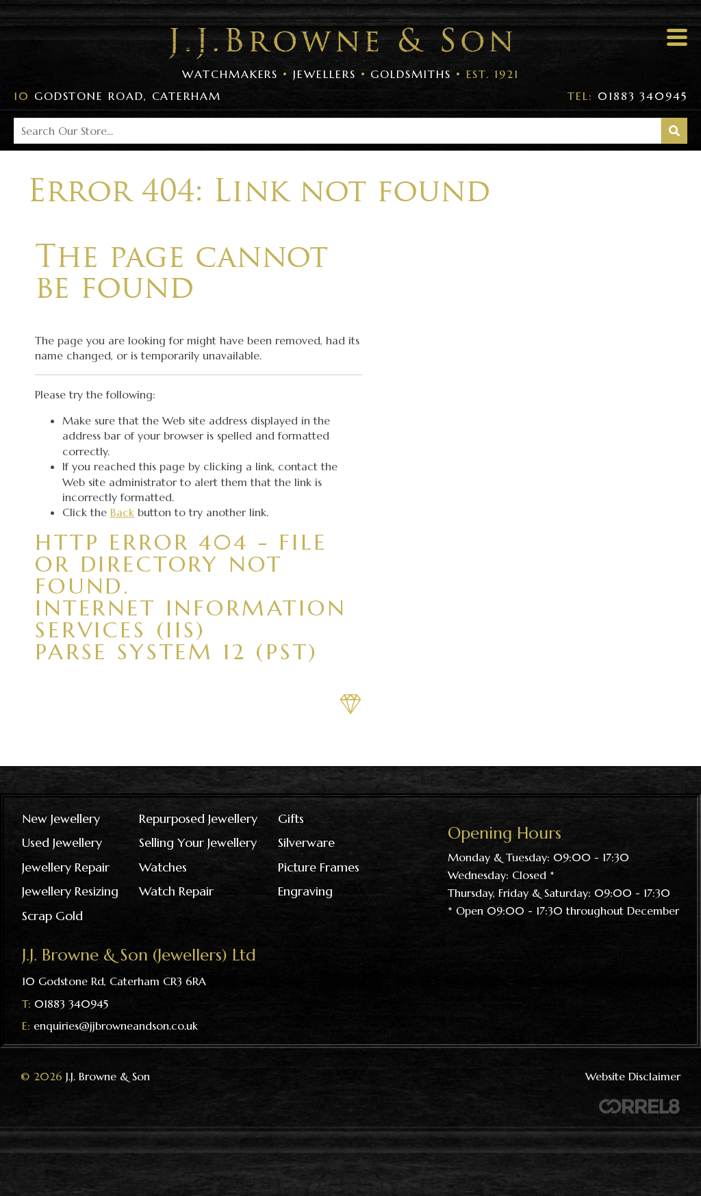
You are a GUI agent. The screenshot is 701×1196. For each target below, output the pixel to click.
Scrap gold (52, 916)
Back (122, 512)
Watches (163, 867)
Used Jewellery (62, 842)
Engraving (305, 891)
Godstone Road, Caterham (117, 96)
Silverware (306, 842)
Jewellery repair (66, 867)
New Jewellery (61, 818)
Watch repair (176, 891)
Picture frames (318, 867)
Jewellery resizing (70, 891)
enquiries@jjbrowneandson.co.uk (116, 1025)
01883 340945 (627, 96)
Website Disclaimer (632, 1076)
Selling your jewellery (198, 842)
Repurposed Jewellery (198, 818)
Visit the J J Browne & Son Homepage (340, 43)
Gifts (291, 818)
